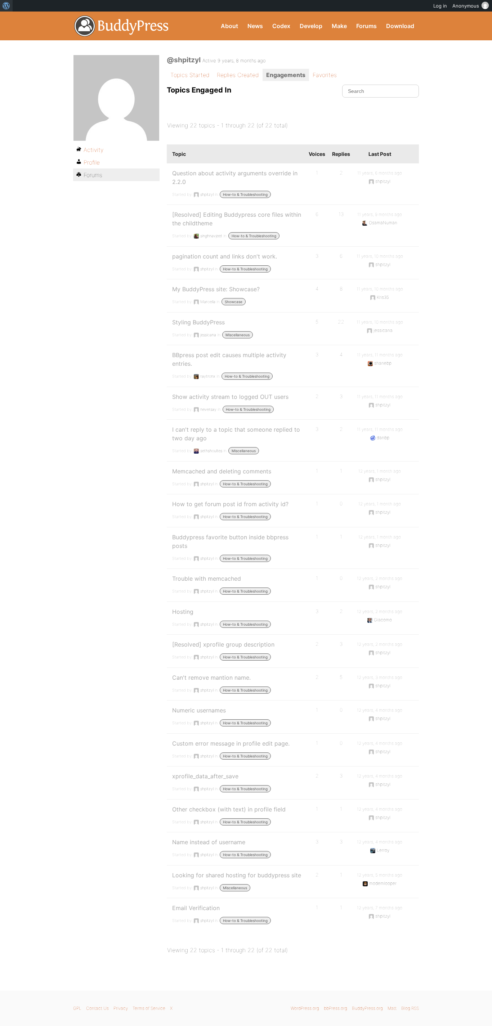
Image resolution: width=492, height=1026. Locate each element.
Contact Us (97, 1008)
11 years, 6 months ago (379, 173)
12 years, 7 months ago (379, 907)
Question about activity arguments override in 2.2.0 (235, 177)
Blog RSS (410, 1008)
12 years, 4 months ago (379, 710)
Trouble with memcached (206, 578)
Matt (392, 1008)
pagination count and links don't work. (224, 256)
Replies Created (238, 74)
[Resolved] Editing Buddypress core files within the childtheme (236, 219)
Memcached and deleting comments (221, 471)
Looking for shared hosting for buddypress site (236, 875)
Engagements (285, 74)
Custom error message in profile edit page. (231, 743)
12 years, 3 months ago (379, 677)
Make (339, 26)
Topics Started (190, 74)
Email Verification (196, 908)
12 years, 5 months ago (379, 875)
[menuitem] (6, 6)
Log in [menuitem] (440, 6)
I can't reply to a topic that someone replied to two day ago (236, 434)
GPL (77, 1008)
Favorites (325, 74)
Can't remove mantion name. (211, 677)
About (229, 26)
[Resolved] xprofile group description (223, 644)
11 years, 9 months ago (379, 214)
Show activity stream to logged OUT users (230, 396)
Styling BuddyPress (198, 322)
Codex (281, 26)
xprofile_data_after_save (205, 776)
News (255, 26)
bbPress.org (335, 1008)
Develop (311, 26)
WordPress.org (305, 1008)
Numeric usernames (199, 710)
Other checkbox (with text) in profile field (229, 809)
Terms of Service (149, 1008)
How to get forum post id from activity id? (230, 504)
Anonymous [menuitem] (465, 6)
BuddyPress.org (121, 26)
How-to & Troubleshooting (245, 194)
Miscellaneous (237, 335)
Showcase (233, 302)
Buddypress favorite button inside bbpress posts (230, 541)
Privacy (120, 1008)
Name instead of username (208, 842)
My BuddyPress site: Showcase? (216, 289)
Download (400, 26)
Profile (92, 162)
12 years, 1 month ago (379, 471)
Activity (93, 149)
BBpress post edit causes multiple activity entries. (229, 359)
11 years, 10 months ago (380, 256)
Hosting (182, 611)
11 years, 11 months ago (380, 354)
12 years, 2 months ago (379, 578)
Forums (366, 26)
